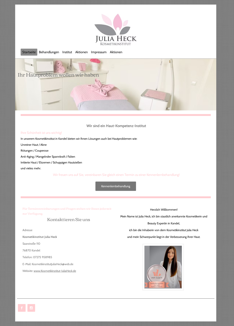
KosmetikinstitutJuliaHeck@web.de (52, 264)
